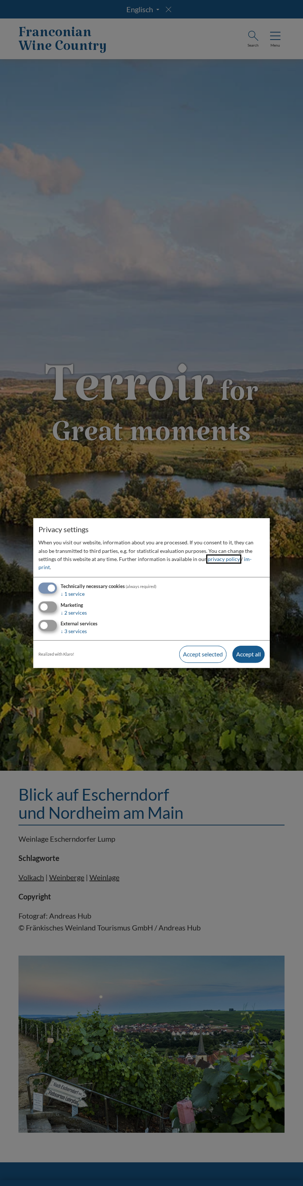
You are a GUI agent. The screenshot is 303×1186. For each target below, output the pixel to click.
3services (74, 631)
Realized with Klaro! (56, 654)
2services (74, 612)
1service (73, 594)
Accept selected (203, 654)
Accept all (248, 654)
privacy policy (224, 559)
